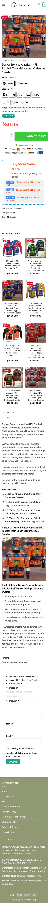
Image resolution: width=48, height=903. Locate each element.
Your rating (12, 688)
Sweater (24, 61)
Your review (12, 701)
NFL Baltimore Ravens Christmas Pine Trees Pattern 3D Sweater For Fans (36, 308)
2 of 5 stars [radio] (11, 692)
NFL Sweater (11, 217)
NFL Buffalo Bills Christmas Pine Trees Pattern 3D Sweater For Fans (12, 264)
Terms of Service (10, 827)
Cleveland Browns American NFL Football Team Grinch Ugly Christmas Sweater (12, 395)
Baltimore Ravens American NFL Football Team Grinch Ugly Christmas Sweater (12, 308)
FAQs (4, 801)
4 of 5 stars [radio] (27, 692)
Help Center (8, 832)
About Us (6, 791)
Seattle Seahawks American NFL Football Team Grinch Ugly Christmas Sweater (35, 266)
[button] (3, 4)
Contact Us (7, 796)
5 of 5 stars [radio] (11, 696)
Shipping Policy (10, 822)
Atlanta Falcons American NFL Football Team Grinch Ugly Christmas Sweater (35, 395)
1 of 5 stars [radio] (7, 692)
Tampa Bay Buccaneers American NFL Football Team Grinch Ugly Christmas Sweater (35, 352)
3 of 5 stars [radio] (18, 692)
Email (9, 736)
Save (5, 18)
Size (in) (6, 89)
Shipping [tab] (6, 418)
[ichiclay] (21, 4)
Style (4, 77)
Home (4, 61)
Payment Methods (11, 806)
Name (9, 724)
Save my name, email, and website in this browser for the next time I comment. (22, 752)
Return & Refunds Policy (14, 816)
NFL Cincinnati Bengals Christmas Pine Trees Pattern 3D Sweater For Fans (12, 350)
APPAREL (14, 61)
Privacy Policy (9, 811)
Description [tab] (8, 412)
